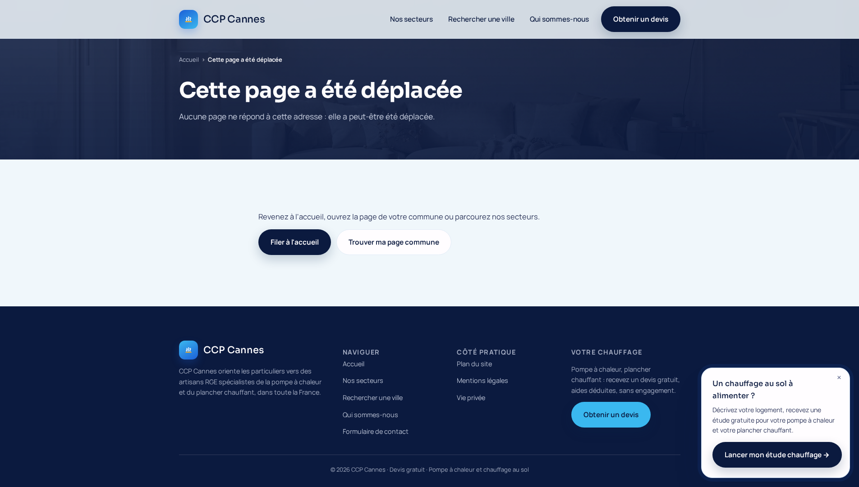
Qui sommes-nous (559, 19)
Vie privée (471, 397)
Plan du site (474, 364)
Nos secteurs (411, 19)
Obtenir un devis (640, 19)
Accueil (189, 59)
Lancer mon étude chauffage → (777, 455)
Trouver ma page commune (394, 242)
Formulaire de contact (376, 431)
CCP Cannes (234, 19)
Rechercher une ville (481, 19)
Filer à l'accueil (295, 242)
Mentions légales (482, 380)
